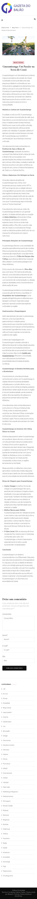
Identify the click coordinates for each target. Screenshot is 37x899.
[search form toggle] (35, 19)
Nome (5, 635)
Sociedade (6, 857)
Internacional (7, 773)
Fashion (5, 754)
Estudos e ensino (8, 745)
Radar (5, 843)
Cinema (5, 717)
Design (5, 736)
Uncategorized (8, 876)
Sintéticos (6, 852)
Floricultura (6, 764)
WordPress (18, 896)
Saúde (5, 848)
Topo (4, 866)
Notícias (5, 824)
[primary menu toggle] (2, 20)
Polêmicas (6, 829)
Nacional (6, 815)
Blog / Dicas (18, 62)
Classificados (7, 722)
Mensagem (7, 801)
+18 (4, 689)
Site (3, 656)
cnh (4, 726)
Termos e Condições (8, 892)
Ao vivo (5, 694)
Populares (6, 838)
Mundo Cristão (8, 806)
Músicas (5, 810)
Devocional (6, 740)
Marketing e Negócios (10, 792)
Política (5, 834)
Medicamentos (8, 796)
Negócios (6, 820)
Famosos (6, 750)
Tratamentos (7, 871)
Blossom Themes (13, 894)
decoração (6, 731)
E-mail (5, 646)
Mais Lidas (6, 787)
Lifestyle (6, 782)
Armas (5, 698)
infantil (5, 768)
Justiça (5, 778)
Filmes (5, 759)
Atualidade (6, 703)
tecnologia (6, 862)
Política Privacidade (18, 890)
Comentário (6, 614)
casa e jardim (7, 712)
